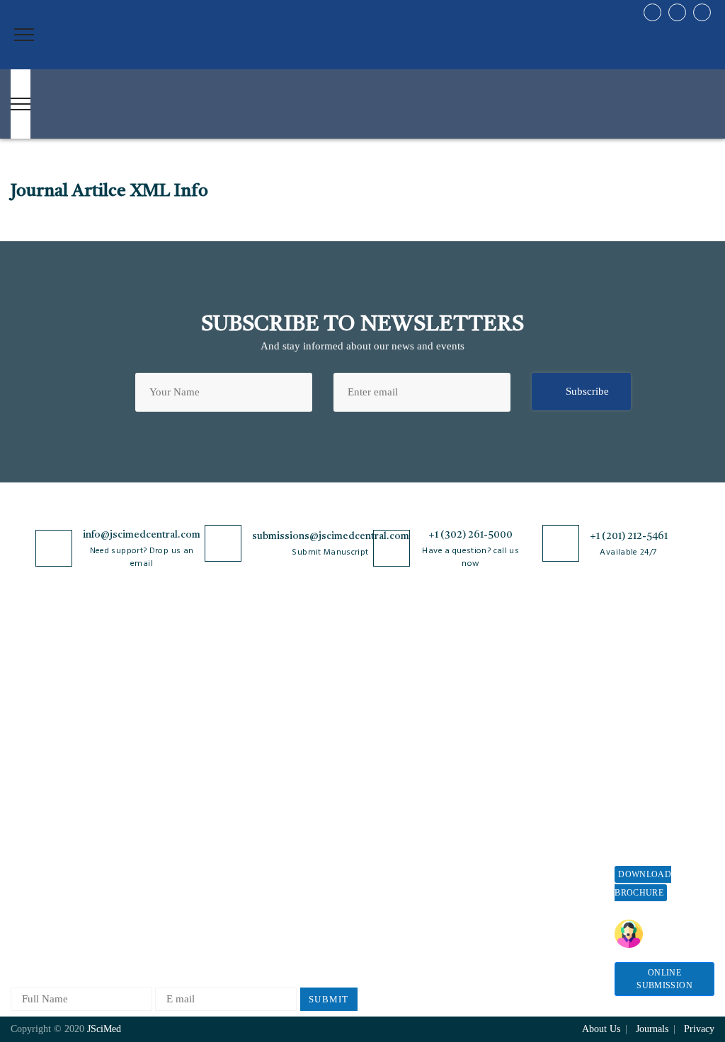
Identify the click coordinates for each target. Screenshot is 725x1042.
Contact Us (35, 823)
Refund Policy (526, 753)
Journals (29, 799)
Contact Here (669, 933)
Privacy (699, 1029)
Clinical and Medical (172, 774)
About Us (32, 704)
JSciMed (104, 1029)
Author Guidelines (394, 857)
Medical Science (162, 844)
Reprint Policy (526, 799)
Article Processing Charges (535, 687)
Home (24, 681)
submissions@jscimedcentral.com (330, 536)
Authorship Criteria (396, 681)
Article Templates (392, 883)
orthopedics (152, 914)
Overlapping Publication (407, 810)
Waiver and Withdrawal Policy (535, 723)
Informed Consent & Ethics (287, 816)
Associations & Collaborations (527, 876)
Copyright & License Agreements (288, 734)
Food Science (155, 797)
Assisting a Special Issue (657, 766)
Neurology (149, 867)
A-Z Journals (155, 681)
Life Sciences (156, 821)
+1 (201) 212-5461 (629, 536)
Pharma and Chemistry (176, 937)
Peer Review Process (399, 704)
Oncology (147, 891)
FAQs (23, 869)
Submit (329, 999)
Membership (521, 776)
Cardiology (151, 727)
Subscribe (587, 391)
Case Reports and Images (181, 751)
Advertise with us (533, 823)
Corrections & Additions (407, 833)
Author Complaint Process (393, 757)
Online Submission (664, 979)
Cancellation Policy (396, 787)
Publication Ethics (282, 846)
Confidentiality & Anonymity (281, 876)
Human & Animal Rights (296, 787)
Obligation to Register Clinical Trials (291, 912)
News (23, 846)
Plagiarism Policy (392, 727)
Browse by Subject (168, 704)
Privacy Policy (274, 704)
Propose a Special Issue (654, 730)
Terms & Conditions (286, 763)
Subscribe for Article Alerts (58, 734)
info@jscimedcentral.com (141, 535)
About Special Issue (659, 700)
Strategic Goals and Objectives (54, 770)
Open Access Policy (285, 681)
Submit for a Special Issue (661, 802)
